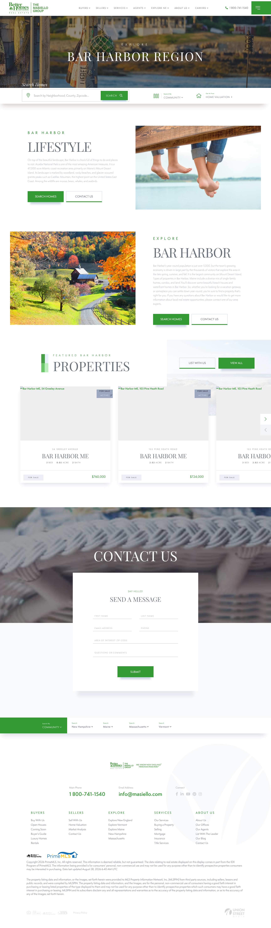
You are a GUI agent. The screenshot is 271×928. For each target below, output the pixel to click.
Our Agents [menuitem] (202, 829)
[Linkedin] (182, 794)
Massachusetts (137, 726)
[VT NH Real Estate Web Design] (234, 912)
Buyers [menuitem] (83, 8)
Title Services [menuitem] (161, 843)
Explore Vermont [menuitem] (118, 824)
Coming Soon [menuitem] (38, 829)
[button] (114, 95)
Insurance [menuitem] (159, 838)
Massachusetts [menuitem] (117, 838)
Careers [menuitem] (200, 8)
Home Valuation (218, 97)
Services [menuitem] (119, 8)
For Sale (33, 477)
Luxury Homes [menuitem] (39, 838)
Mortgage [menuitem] (159, 834)
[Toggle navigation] (261, 7)
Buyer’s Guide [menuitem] (38, 834)
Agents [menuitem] (138, 8)
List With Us (197, 363)
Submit (135, 672)
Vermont (164, 726)
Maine (107, 726)
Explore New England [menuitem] (120, 820)
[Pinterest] (194, 794)
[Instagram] (200, 794)
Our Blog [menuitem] (201, 838)
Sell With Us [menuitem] (75, 820)
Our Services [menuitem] (161, 820)
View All (236, 363)
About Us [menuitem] (181, 8)
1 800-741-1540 (238, 8)
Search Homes (45, 196)
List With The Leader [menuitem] (207, 834)
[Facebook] (177, 794)
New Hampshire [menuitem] (117, 834)
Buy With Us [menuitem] (37, 820)
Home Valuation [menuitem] (78, 824)
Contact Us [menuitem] (75, 834)
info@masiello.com (140, 794)
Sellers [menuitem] (101, 8)
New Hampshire (81, 726)
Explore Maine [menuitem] (117, 829)
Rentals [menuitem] (35, 843)
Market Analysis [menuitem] (77, 829)
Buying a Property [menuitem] (164, 824)
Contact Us (84, 196)
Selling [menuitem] (158, 829)
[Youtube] (188, 794)
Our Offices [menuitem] (202, 824)
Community (172, 97)
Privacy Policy (80, 912)
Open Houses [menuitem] (38, 824)
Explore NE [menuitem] (159, 8)
